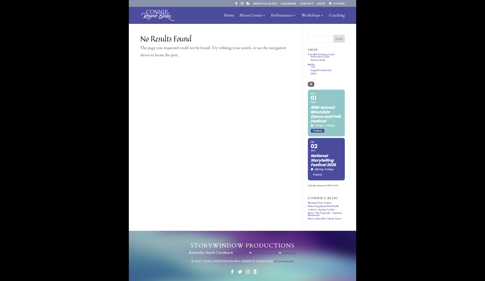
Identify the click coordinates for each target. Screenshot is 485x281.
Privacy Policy (289, 253)
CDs (313, 67)
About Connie (250, 16)
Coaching (337, 16)
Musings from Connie (320, 203)
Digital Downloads (321, 70)
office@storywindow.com (265, 253)
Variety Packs (318, 60)
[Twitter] (240, 273)
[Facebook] (232, 273)
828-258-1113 (241, 253)
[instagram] (248, 273)
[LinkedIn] (255, 273)
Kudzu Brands (284, 261)
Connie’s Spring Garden (321, 209)
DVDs (314, 74)
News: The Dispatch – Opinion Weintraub (325, 214)
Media (311, 64)
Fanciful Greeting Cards (321, 54)
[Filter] (311, 84)
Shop (321, 3)
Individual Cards (320, 57)
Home (229, 16)
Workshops (311, 16)
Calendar (288, 3)
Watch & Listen (265, 3)
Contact (307, 3)
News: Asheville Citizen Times (324, 219)
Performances (282, 16)
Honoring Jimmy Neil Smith (323, 206)
